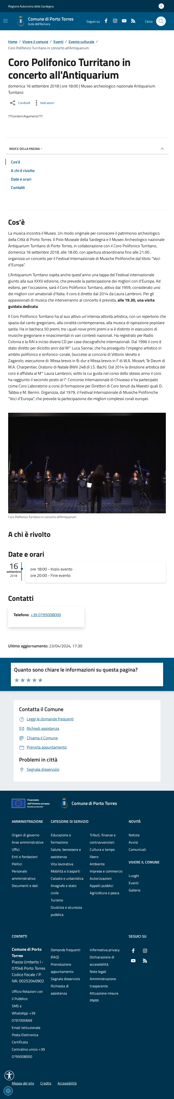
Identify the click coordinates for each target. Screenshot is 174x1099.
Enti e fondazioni (25, 856)
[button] (9, 1075)
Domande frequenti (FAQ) (65, 953)
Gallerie (134, 890)
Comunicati (137, 849)
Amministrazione (27, 821)
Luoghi (134, 875)
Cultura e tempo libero (102, 853)
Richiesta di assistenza (60, 989)
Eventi (58, 41)
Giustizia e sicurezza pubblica (66, 911)
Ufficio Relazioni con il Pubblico (27, 995)
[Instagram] (113, 21)
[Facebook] (104, 21)
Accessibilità (67, 1083)
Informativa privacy (105, 950)
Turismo (57, 900)
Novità (135, 821)
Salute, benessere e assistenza (66, 853)
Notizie (134, 835)
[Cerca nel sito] (161, 21)
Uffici (16, 849)
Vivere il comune (35, 41)
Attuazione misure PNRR (104, 997)
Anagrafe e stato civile (63, 889)
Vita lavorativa (62, 864)
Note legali (98, 971)
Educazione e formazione (61, 838)
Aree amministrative (28, 842)
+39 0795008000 (46, 615)
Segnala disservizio (65, 978)
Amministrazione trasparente (103, 982)
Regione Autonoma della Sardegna (31, 6)
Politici (17, 864)
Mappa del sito (23, 1083)
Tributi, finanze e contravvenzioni (103, 838)
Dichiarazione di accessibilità (102, 960)
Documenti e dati (25, 885)
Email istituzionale (26, 1027)
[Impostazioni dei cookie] (8, 1090)
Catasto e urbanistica (67, 878)
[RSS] (131, 21)
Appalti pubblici (101, 885)
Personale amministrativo (23, 874)
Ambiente (97, 864)
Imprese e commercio (106, 871)
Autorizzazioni (101, 878)
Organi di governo (25, 835)
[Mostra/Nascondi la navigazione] (5, 21)
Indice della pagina (24, 148)
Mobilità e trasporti (65, 871)
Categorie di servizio (70, 821)
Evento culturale (81, 41)
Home (12, 41)
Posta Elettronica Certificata (25, 1038)
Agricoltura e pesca (104, 893)
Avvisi (133, 842)
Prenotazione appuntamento (62, 968)
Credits (45, 1083)
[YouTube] (122, 21)
